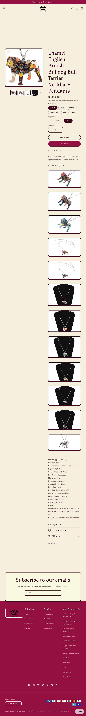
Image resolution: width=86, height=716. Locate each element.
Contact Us (28, 623)
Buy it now (65, 144)
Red (64, 112)
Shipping (60, 100)
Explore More (67, 672)
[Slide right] (40, 92)
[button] (4, 8)
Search (27, 614)
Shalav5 (12, 711)
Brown (52, 107)
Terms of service (53, 711)
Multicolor (54, 112)
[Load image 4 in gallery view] (35, 93)
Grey (73, 112)
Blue (62, 107)
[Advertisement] (43, 29)
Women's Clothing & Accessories (70, 622)
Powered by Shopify (20, 711)
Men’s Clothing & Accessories (69, 615)
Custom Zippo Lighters (71, 653)
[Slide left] (7, 92)
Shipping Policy (49, 623)
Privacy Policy (48, 614)
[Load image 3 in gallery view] (28, 93)
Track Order (28, 619)
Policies (27, 628)
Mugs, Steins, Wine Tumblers (70, 647)
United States (56, 121)
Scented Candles (69, 636)
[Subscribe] (59, 592)
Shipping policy (64, 711)
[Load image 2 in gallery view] (21, 93)
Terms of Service (50, 628)
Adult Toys (66, 662)
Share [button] (53, 543)
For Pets (66, 658)
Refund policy (32, 711)
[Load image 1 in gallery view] (13, 93)
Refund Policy (48, 619)
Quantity (51, 125)
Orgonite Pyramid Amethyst (69, 630)
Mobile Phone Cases (70, 641)
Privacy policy (42, 711)
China (68, 121)
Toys (64, 667)
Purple (71, 107)
